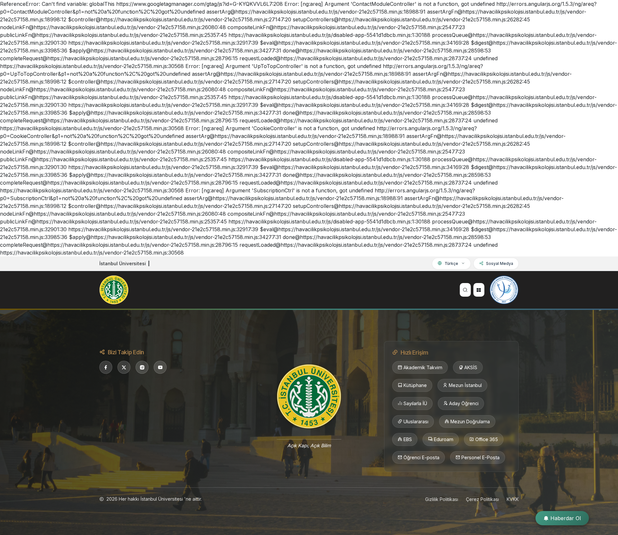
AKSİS (470, 367)
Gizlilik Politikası (441, 499)
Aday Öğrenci (464, 403)
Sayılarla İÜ (415, 403)
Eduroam (443, 439)
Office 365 (486, 439)
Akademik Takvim (422, 367)
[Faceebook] (105, 367)
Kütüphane (415, 385)
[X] (123, 367)
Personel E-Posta (480, 457)
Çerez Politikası (482, 499)
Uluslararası (415, 421)
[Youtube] (160, 367)
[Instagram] (142, 367)
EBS (407, 439)
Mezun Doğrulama (470, 421)
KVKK (513, 499)
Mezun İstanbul (465, 385)
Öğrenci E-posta (421, 457)
